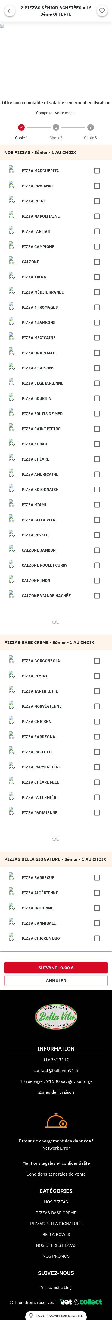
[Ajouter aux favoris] (102, 10)
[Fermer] (9, 10)
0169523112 (56, 1059)
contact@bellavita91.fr (56, 1070)
